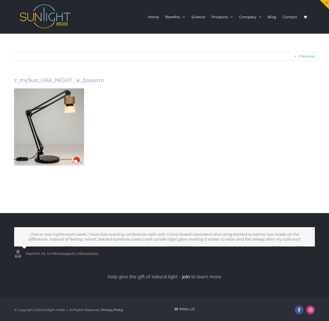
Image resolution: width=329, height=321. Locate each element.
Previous (306, 56)
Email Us (186, 309)
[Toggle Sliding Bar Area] (324, 4)
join (186, 276)
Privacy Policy (112, 310)
